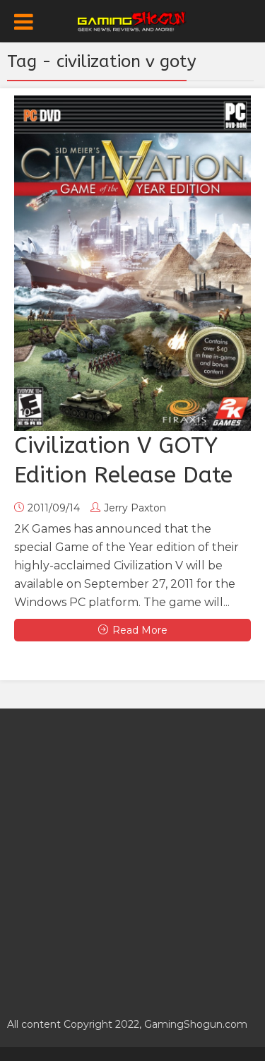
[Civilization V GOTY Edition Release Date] (132, 263)
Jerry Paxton (135, 508)
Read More (139, 630)
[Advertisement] (132, 855)
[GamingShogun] (132, 20)
